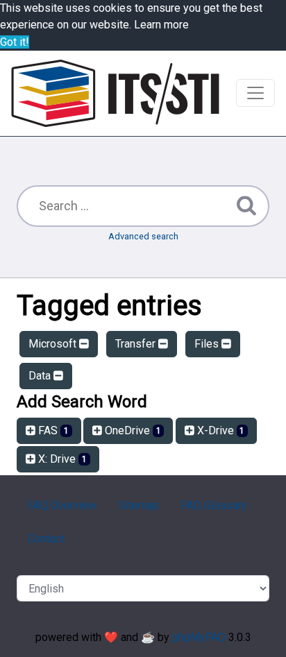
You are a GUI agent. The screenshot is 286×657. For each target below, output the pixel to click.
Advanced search (143, 236)
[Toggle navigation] (255, 93)
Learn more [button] (161, 24)
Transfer (136, 343)
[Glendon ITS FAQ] (115, 93)
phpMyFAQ (199, 637)
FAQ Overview (62, 505)
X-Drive (219, 430)
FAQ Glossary (214, 505)
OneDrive (131, 430)
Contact (46, 538)
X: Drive (61, 459)
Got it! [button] (14, 42)
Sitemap (139, 505)
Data (40, 375)
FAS (52, 430)
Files (207, 343)
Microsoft (53, 343)
